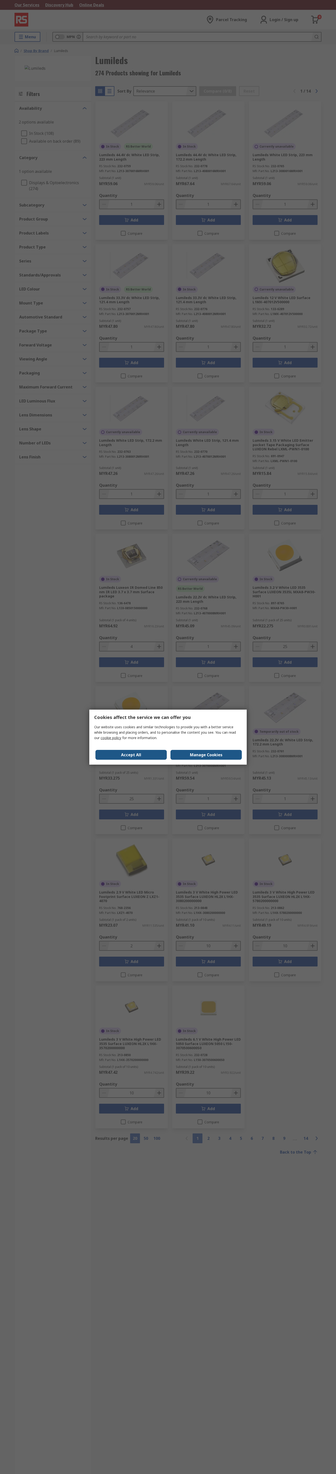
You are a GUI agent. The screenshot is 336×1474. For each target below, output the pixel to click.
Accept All (131, 755)
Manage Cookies (206, 755)
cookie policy (111, 737)
